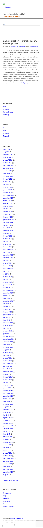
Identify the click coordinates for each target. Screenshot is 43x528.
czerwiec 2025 (8, 176)
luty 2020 (6, 304)
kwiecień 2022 (7, 258)
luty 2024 (6, 209)
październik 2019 (8, 314)
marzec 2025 (7, 182)
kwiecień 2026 (7, 154)
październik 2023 (8, 220)
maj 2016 (6, 407)
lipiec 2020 (6, 298)
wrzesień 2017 (8, 366)
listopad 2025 (7, 163)
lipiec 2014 (6, 466)
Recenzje (6, 136)
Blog (4, 106)
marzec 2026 (7, 157)
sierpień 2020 (7, 296)
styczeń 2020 (7, 306)
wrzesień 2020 (8, 293)
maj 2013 (6, 475)
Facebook (6, 501)
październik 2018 (8, 339)
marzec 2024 (7, 206)
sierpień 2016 (7, 399)
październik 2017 (8, 363)
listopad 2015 (7, 423)
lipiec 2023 (6, 228)
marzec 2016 (7, 412)
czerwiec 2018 (8, 347)
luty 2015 (6, 447)
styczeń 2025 (7, 187)
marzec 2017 (7, 380)
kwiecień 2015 (7, 442)
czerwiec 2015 (8, 437)
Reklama (6, 498)
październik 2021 (8, 268)
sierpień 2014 (7, 464)
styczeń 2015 (7, 450)
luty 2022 (6, 260)
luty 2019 (6, 328)
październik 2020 (8, 290)
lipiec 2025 (6, 173)
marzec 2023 (7, 239)
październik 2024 (8, 195)
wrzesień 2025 (8, 168)
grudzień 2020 (7, 285)
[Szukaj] (32, 7)
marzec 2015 (7, 445)
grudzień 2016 (7, 388)
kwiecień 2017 (7, 377)
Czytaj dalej (24, 83)
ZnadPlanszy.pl (9, 16)
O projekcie (7, 493)
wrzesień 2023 (8, 222)
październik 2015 (8, 426)
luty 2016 (6, 415)
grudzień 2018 (7, 333)
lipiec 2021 (6, 271)
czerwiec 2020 (8, 301)
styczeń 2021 (7, 282)
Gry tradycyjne (8, 112)
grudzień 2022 (7, 244)
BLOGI (17, 16)
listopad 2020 (7, 287)
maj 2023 (6, 233)
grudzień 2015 (7, 420)
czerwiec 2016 (8, 404)
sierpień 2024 (7, 201)
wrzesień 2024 (8, 198)
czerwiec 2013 (8, 472)
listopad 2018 (7, 336)
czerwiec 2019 (8, 323)
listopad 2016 (7, 390)
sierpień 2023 (7, 225)
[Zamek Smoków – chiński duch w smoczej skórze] (21, 31)
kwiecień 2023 (7, 236)
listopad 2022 (7, 247)
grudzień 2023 (7, 214)
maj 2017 (6, 374)
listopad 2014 (7, 456)
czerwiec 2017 (8, 371)
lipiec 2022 (6, 252)
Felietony (6, 109)
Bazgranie (12, 518)
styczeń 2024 (7, 211)
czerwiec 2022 (8, 255)
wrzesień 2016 (8, 396)
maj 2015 (6, 439)
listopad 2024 (7, 192)
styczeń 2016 (7, 418)
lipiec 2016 (6, 401)
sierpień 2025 (7, 171)
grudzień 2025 (7, 160)
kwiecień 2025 (7, 179)
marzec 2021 (7, 277)
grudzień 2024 (7, 190)
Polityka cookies (8, 506)
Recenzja (22, 46)
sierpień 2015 (7, 431)
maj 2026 (6, 152)
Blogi (4, 496)
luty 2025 (6, 184)
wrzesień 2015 (8, 428)
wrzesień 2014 (8, 461)
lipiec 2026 (6, 149)
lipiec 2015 (6, 434)
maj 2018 (6, 350)
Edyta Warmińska (33, 46)
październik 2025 (8, 165)
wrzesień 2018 (8, 342)
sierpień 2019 (7, 317)
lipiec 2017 (6, 369)
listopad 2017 (7, 361)
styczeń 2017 (7, 385)
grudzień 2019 (7, 309)
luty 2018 (6, 355)
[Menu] (37, 7)
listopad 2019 (7, 312)
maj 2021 (6, 274)
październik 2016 (8, 393)
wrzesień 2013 (8, 469)
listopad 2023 (7, 217)
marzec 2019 (7, 325)
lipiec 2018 (6, 344)
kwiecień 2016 (7, 409)
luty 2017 (6, 382)
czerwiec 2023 (8, 230)
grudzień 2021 (7, 263)
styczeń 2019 (7, 331)
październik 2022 (8, 249)
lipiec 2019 (6, 320)
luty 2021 (6, 279)
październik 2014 (8, 458)
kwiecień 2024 (7, 203)
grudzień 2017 (7, 358)
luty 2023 (6, 241)
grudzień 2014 (7, 453)
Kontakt (5, 128)
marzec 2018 (7, 352)
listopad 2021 (7, 266)
